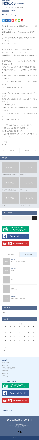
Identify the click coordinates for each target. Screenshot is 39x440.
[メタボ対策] (10, 150)
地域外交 (5, 376)
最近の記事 (11, 254)
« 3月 (4, 350)
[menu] (36, 2)
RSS (21, 432)
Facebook (18, 432)
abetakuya (10, 142)
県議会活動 (6, 362)
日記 (6, 10)
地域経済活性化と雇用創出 (9, 368)
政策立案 (5, 365)
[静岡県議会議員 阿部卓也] (13, 2)
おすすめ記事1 (28, 254)
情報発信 (5, 373)
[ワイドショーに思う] (28, 150)
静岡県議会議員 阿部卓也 (19, 420)
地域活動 (5, 370)
